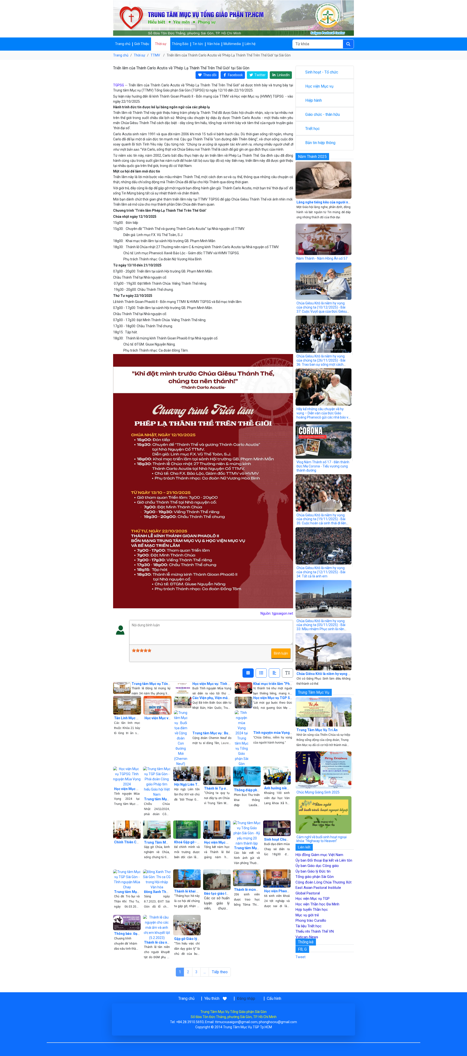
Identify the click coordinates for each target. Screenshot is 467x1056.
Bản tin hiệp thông (320, 142)
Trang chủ (122, 44)
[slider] (141, 650)
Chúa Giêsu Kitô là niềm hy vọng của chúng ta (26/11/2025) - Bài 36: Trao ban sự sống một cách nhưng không (320, 362)
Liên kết (304, 847)
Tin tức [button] (197, 44)
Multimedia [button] (232, 44)
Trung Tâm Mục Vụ (313, 692)
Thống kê (306, 942)
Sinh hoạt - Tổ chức (321, 72)
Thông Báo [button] (180, 44)
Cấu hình (274, 998)
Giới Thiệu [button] (141, 44)
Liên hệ (250, 44)
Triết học (312, 128)
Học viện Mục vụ (319, 86)
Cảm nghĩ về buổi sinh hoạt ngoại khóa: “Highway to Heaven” (321, 839)
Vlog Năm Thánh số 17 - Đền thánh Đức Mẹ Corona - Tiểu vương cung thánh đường (322, 466)
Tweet (300, 957)
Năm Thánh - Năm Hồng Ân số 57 (321, 258)
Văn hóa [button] (213, 44)
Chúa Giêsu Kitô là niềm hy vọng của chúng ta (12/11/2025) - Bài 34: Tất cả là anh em (320, 572)
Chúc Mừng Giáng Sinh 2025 (318, 792)
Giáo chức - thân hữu (322, 114)
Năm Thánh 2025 (312, 156)
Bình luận (281, 653)
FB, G (302, 949)
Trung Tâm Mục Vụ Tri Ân (317, 730)
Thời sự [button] (160, 44)
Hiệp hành (313, 100)
